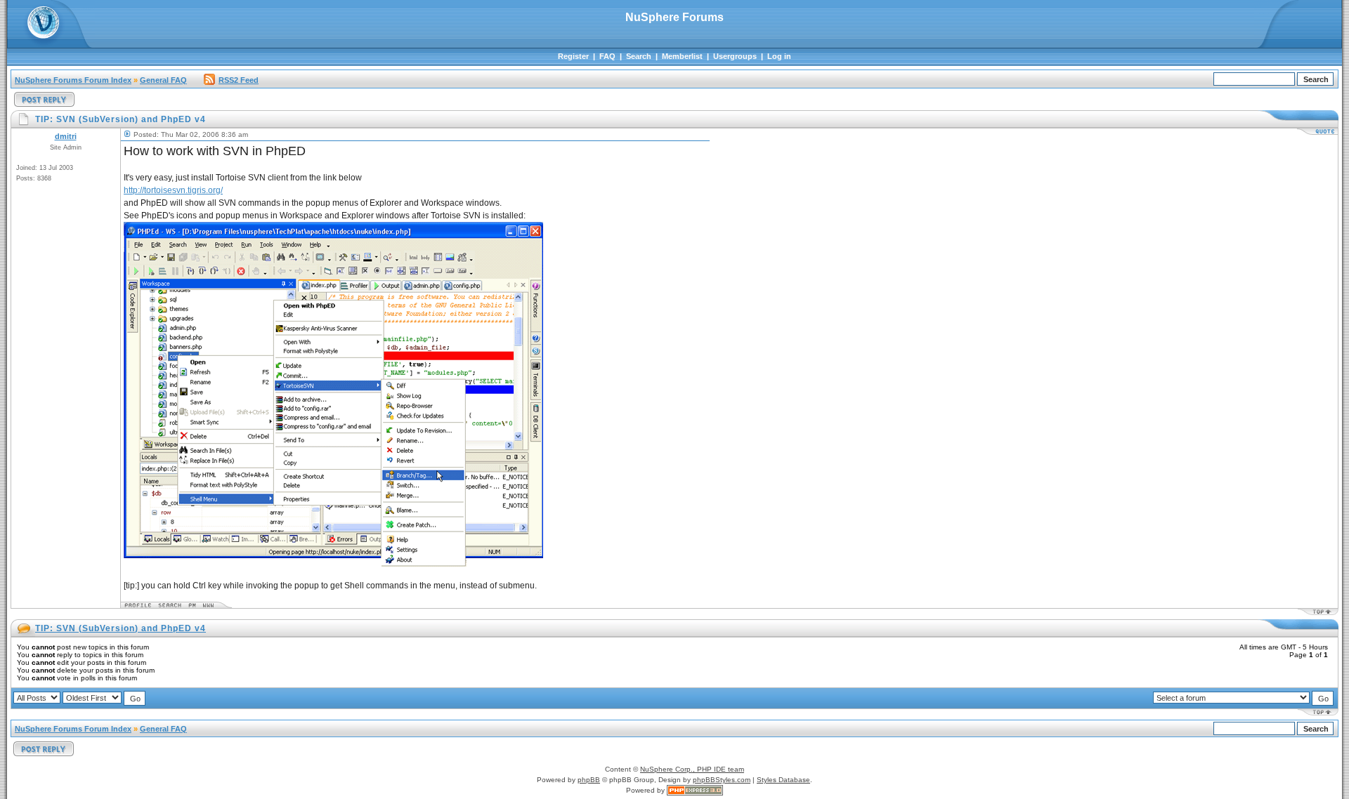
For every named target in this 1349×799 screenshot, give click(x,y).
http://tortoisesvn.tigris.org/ (173, 190)
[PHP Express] (695, 790)
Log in (779, 56)
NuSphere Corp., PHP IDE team (692, 769)
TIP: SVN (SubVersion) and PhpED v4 (120, 628)
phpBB (589, 780)
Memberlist (682, 56)
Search (638, 56)
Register (573, 56)
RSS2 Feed (239, 80)
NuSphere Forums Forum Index (73, 80)
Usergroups (735, 56)
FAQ (607, 56)
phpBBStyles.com (721, 780)
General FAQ (163, 80)
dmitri (66, 136)
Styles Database (783, 780)
